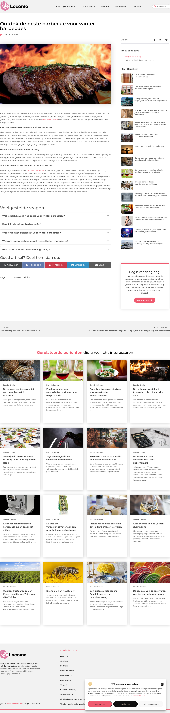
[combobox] (161, 6)
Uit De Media (88, 6)
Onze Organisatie (64, 6)
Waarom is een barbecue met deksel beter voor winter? (55, 241)
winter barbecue (36, 170)
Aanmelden (121, 6)
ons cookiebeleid (139, 696)
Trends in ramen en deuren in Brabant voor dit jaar (148, 88)
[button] (162, 684)
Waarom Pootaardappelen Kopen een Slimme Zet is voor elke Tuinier (19, 594)
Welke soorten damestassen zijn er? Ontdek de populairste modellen (151, 218)
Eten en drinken (11, 35)
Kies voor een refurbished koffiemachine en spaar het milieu (18, 526)
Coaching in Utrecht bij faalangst (149, 146)
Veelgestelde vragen (133, 56)
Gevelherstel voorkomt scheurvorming (144, 76)
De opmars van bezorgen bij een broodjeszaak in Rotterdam (149, 159)
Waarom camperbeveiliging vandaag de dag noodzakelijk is (149, 242)
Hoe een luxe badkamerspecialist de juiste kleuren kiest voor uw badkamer (151, 112)
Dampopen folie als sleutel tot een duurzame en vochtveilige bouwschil (151, 195)
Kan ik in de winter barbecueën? (55, 224)
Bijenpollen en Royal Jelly (60, 591)
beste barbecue (50, 119)
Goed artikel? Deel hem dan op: (141, 60)
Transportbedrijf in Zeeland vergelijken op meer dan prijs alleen (151, 99)
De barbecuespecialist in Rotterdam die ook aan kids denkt (148, 392)
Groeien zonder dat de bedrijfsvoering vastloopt (146, 183)
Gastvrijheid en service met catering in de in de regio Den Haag (19, 459)
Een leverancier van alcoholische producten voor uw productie (149, 171)
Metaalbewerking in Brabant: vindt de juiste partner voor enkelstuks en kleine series (151, 124)
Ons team (64, 661)
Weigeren (125, 704)
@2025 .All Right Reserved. (20, 704)
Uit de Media (66, 675)
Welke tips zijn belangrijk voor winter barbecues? (55, 232)
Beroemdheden (67, 671)
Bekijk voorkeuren (151, 704)
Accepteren (100, 704)
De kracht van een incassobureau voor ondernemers (143, 459)
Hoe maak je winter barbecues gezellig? (55, 249)
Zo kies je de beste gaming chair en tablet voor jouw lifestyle (151, 230)
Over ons (64, 656)
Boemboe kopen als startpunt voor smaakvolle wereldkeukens (150, 207)
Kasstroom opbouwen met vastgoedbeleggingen (146, 135)
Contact (137, 6)
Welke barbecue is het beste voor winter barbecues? (55, 216)
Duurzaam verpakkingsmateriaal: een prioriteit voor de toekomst (61, 526)
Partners (105, 6)
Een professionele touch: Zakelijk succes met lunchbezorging (103, 594)
